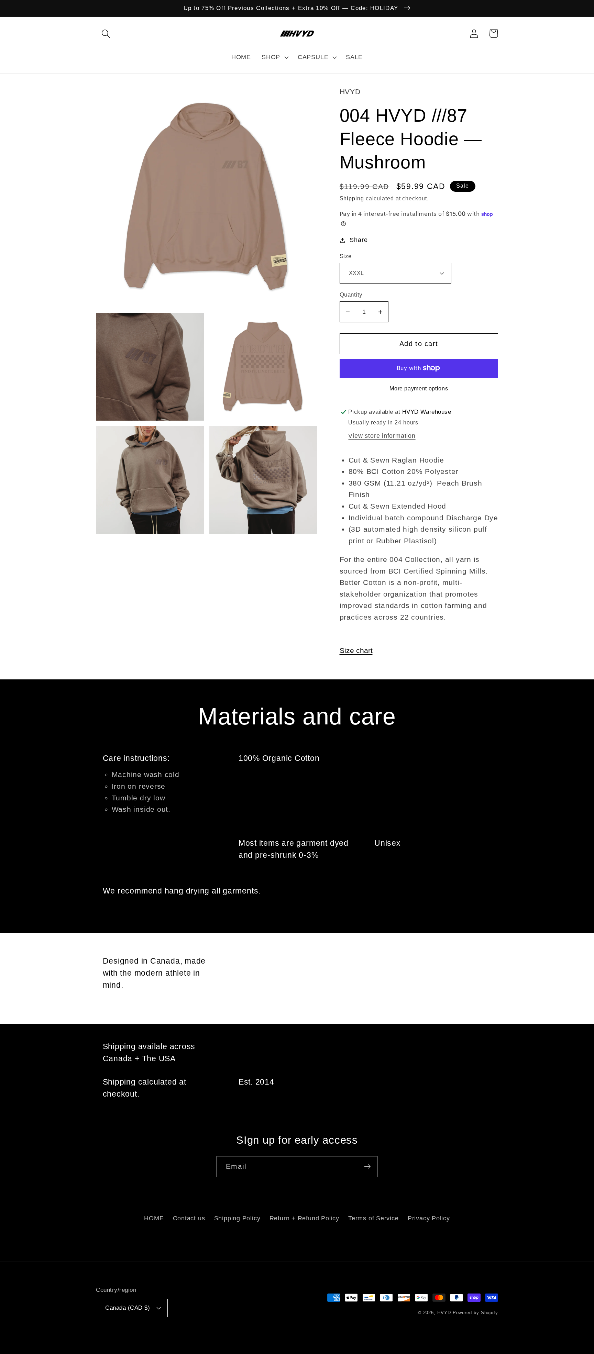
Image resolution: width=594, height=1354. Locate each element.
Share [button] (358, 239)
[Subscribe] (367, 1166)
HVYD (444, 1312)
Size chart (356, 650)
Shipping (352, 198)
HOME (154, 1218)
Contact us (189, 1218)
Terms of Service (373, 1218)
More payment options (418, 388)
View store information (381, 435)
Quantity (351, 294)
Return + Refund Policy (304, 1218)
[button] (106, 33)
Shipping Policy (237, 1218)
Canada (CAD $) (127, 1308)
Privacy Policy (429, 1218)
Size (346, 256)
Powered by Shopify (475, 1312)
